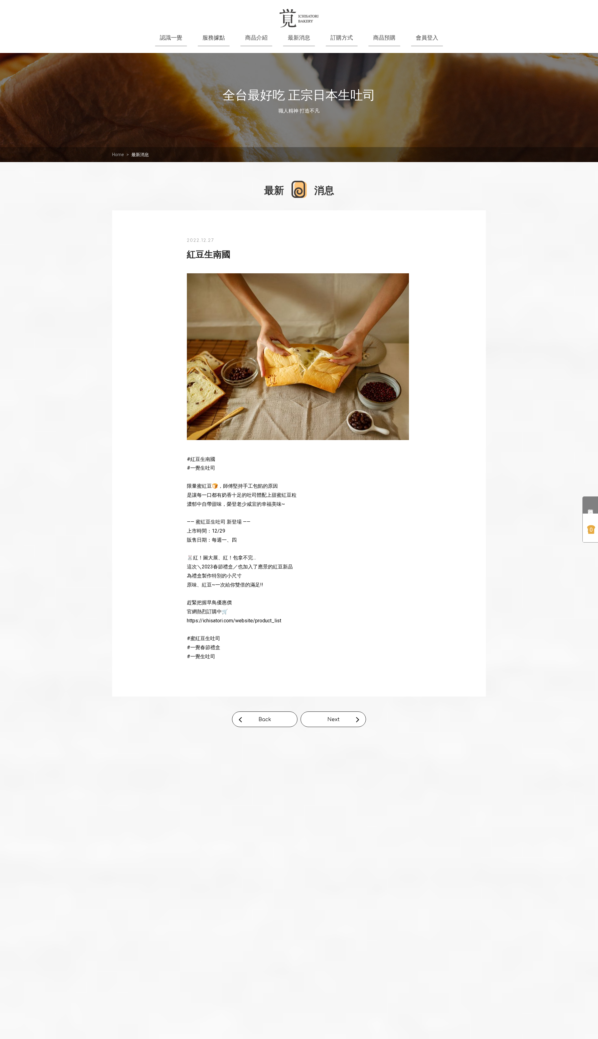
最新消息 (140, 154)
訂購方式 (341, 37)
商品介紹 (256, 37)
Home (118, 154)
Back (265, 719)
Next (333, 719)
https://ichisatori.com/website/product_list (234, 621)
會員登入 (427, 37)
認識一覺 (171, 37)
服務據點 (213, 37)
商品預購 (384, 37)
